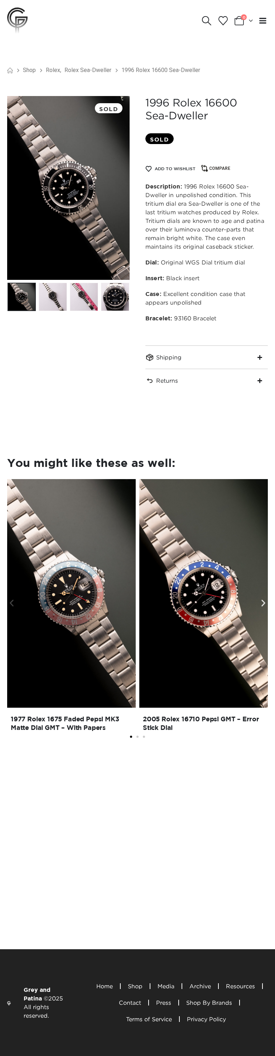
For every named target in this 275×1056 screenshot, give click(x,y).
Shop (135, 986)
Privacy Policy (206, 1019)
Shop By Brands (209, 1002)
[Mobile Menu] (263, 20)
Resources (240, 986)
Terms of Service (149, 1019)
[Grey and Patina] (17, 20)
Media (166, 986)
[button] (206, 20)
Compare (219, 168)
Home (104, 986)
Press (163, 1002)
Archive (200, 986)
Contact (130, 1002)
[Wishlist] (222, 20)
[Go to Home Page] (10, 70)
